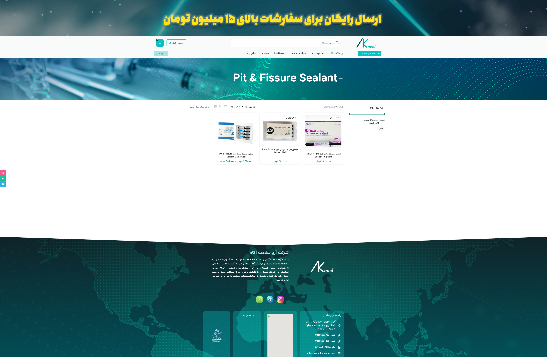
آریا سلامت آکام (336, 53)
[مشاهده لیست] (225, 107)
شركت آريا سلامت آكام (269, 252)
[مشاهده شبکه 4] (215, 107)
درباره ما (265, 53)
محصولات (319, 53)
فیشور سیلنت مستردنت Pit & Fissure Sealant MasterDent (236, 155)
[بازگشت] (340, 79)
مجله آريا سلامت (298, 53)
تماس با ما (251, 53)
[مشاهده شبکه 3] (220, 107)
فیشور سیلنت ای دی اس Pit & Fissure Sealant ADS (280, 151)
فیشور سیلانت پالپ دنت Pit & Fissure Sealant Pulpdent (323, 155)
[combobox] (285, 43)
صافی (381, 128)
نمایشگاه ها (279, 53)
